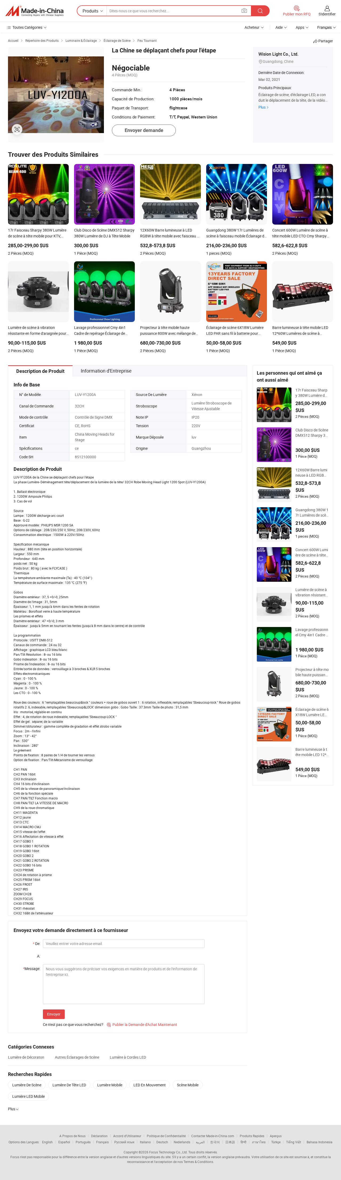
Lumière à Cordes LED (128, 1057)
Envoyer (53, 1014)
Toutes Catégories (27, 27)
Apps (300, 27)
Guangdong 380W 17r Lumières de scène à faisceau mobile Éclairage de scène (311, 512)
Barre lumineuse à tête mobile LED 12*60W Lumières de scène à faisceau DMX (311, 752)
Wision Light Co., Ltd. (278, 54)
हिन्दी (243, 1142)
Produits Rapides (252, 1136)
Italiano (145, 1142)
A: (38, 956)
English (47, 1142)
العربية (200, 1142)
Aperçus (276, 1136)
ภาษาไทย (259, 1142)
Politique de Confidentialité (166, 1136)
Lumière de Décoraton (26, 1057)
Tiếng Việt (293, 1142)
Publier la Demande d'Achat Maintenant (142, 1024)
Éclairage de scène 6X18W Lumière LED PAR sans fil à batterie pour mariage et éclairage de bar (312, 712)
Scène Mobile (187, 1084)
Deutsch (162, 1142)
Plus (262, 107)
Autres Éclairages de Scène (77, 1057)
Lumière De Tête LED (69, 1084)
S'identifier (327, 13)
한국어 (215, 1142)
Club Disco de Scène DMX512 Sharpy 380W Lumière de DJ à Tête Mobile (311, 432)
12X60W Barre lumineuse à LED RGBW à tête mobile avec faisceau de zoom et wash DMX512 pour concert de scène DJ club (311, 472)
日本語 (230, 1142)
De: (36, 943)
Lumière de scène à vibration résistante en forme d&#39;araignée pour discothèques (311, 592)
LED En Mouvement (149, 1084)
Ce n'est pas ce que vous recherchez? (73, 1024)
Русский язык (124, 1142)
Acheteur (252, 27)
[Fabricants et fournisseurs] (34, 10)
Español (64, 1142)
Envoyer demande (144, 130)
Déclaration (99, 1136)
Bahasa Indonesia (319, 1142)
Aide (279, 27)
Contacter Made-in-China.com (212, 1136)
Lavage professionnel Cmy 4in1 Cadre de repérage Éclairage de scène (312, 632)
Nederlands (182, 1142)
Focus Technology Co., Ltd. (168, 1152)
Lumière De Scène (26, 1084)
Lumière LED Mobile (28, 1096)
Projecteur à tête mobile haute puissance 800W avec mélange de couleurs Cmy (312, 672)
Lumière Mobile (109, 1084)
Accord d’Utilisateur (127, 1136)
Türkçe (276, 1142)
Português (83, 1142)
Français (102, 1142)
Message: (31, 968)
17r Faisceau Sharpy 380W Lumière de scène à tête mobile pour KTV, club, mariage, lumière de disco (311, 392)
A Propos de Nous (72, 1136)
